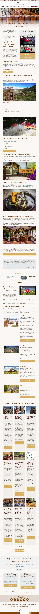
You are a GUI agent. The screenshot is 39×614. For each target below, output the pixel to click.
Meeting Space (20, 564)
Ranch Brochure (28, 54)
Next (21, 546)
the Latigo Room (15, 65)
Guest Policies (13, 606)
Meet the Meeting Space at (8, 464)
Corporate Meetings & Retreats (11, 564)
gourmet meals (8, 186)
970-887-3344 (22, 592)
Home (3, 604)
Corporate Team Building (29, 564)
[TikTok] (27, 599)
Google (9, 260)
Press (20, 604)
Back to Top (19, 569)
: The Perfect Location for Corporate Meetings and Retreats (8, 511)
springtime (22, 357)
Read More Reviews (28, 587)
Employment (24, 604)
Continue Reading (10, 585)
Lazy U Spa (20, 157)
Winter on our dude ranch (25, 317)
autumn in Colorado (25, 387)
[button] (19, 282)
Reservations (12, 592)
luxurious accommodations (28, 185)
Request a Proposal (27, 57)
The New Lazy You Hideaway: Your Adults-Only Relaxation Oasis (30, 511)
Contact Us (9, 604)
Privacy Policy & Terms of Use (32, 604)
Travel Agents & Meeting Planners (24, 606)
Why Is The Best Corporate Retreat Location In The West (19, 511)
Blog (6, 604)
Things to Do (27, 340)
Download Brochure (15, 604)
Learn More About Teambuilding (10, 150)
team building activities (7, 106)
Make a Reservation (23, 0)
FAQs (17, 606)
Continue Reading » (8, 447)
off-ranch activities (9, 141)
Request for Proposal (20, 566)
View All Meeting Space (8, 71)
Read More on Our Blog (19, 550)
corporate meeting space (19, 63)
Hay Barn (10, 68)
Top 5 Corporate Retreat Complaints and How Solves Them (19, 465)
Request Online (29, 592)
